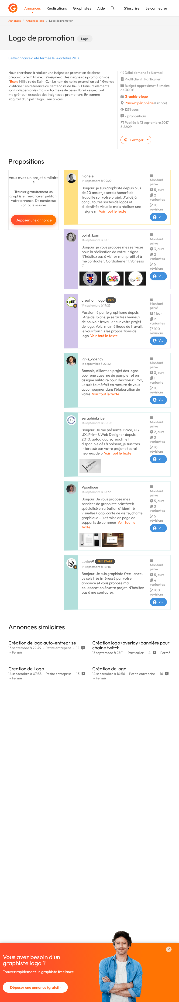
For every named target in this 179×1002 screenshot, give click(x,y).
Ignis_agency (92, 359)
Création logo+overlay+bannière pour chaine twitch (130, 645)
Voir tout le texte (112, 211)
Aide (101, 8)
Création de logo (109, 668)
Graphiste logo (136, 96)
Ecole (14, 81)
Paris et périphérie (139, 103)
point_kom (90, 235)
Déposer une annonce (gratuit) (35, 987)
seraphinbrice (93, 418)
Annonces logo (35, 20)
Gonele (88, 176)
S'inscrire (132, 8)
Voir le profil (162, 217)
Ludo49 (88, 561)
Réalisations (57, 8)
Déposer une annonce (33, 220)
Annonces (32, 8)
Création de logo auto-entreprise (42, 643)
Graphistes (82, 8)
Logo (85, 39)
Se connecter (156, 8)
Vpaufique (90, 487)
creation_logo (93, 300)
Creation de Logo (26, 668)
